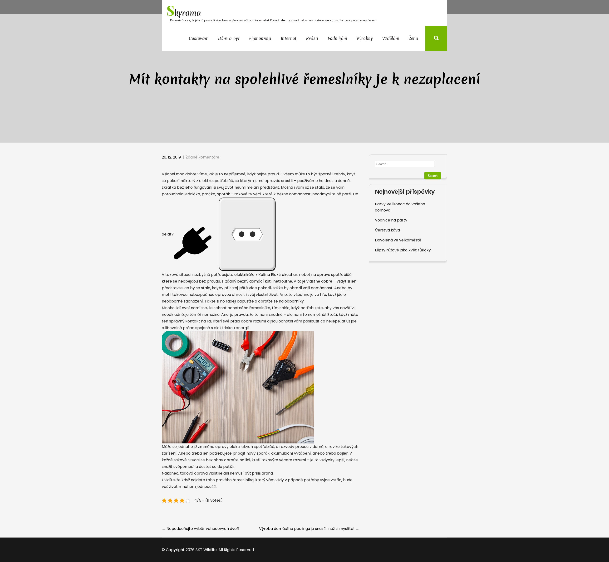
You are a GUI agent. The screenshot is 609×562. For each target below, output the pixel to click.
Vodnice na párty (391, 220)
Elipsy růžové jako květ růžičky (403, 250)
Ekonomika (260, 38)
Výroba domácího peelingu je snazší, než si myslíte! (309, 528)
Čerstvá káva (387, 230)
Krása (312, 38)
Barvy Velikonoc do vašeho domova (400, 207)
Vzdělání (390, 38)
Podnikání (337, 38)
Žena (413, 38)
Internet (288, 38)
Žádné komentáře (202, 157)
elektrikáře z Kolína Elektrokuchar (265, 274)
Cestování (198, 38)
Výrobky (365, 38)
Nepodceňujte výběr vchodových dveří (200, 528)
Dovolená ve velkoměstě (398, 240)
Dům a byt (229, 38)
